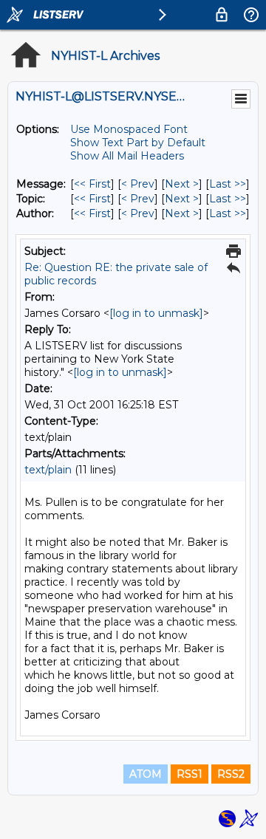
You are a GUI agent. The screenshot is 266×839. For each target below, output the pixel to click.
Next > (182, 184)
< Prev (137, 184)
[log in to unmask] (156, 313)
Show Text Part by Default (137, 142)
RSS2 (231, 774)
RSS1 (189, 774)
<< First (92, 184)
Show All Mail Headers (127, 155)
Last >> (227, 184)
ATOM (145, 774)
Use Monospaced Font (129, 129)
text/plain (48, 469)
